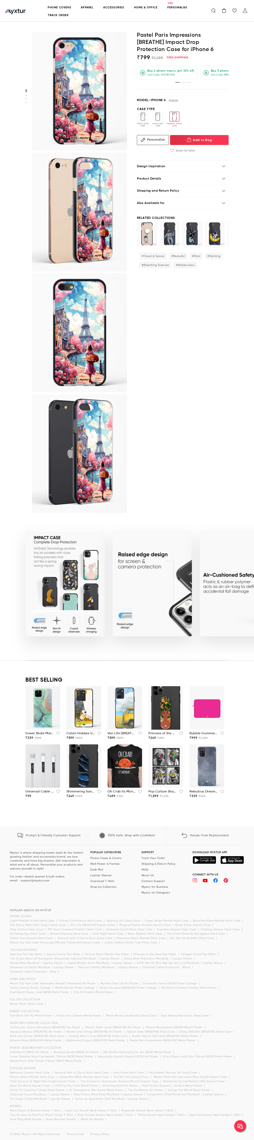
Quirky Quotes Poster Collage (30, 987)
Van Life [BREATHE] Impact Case (93, 925)
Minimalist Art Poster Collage (75, 987)
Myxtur (26, 1134)
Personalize (156, 140)
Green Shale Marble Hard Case (167, 920)
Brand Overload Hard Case (69, 933)
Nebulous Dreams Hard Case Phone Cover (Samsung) (204, 791)
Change (173, 100)
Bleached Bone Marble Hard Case (217, 920)
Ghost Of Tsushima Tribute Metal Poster (37, 1090)
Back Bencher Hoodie (61, 1119)
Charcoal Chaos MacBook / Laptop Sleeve (40, 1094)
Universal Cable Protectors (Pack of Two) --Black (39, 791)
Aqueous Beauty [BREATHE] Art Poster (36, 1031)
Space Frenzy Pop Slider (64, 954)
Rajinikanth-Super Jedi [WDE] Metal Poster (40, 992)
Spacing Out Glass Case (123, 920)
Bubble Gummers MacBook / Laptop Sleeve (204, 733)
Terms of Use (75, 1134)
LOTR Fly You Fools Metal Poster (76, 1085)
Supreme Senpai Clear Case (177, 929)
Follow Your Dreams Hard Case (32, 938)
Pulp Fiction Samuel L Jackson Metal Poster (172, 1085)
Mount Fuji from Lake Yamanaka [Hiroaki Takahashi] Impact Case (55, 942)
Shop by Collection (103, 887)
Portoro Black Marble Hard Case (33, 1077)
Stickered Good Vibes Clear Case (129, 929)
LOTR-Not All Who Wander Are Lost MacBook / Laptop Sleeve (180, 963)
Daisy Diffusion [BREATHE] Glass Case (206, 1031)
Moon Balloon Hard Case (145, 933)
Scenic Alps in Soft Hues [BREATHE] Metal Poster (165, 1036)
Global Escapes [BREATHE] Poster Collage (128, 987)
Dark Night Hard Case (108, 933)
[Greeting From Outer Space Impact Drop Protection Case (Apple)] (170, 233)
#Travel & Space (153, 256)
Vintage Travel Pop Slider (199, 954)
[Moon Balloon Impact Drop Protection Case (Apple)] (147, 233)
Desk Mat (96, 869)
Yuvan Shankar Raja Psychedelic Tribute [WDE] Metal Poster (52, 1056)
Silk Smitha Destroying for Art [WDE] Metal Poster (137, 1052)
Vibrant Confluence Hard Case (81, 920)
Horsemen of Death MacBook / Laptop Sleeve (42, 967)
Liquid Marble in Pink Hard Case (32, 920)
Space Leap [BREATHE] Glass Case (151, 1031)
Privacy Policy (99, 1134)
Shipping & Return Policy (158, 864)
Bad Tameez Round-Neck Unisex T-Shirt (106, 1115)
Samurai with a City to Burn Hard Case (82, 1072)
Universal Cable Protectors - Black (166, 967)
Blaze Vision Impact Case (193, 925)
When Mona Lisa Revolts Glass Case (131, 1015)
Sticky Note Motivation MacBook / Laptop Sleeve (158, 958)
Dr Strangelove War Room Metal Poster (96, 1090)
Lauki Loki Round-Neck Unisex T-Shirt (91, 1110)
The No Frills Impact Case (132, 1077)
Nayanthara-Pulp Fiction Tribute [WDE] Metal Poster (46, 1061)
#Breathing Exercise (155, 265)
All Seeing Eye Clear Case (28, 933)
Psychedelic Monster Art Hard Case (173, 1072)
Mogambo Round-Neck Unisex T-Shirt (147, 1110)
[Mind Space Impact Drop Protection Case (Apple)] (192, 233)
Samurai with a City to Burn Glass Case (85, 938)
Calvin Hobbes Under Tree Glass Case (131, 942)
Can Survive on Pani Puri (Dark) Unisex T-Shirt (42, 1115)
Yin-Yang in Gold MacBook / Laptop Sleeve (40, 1098)
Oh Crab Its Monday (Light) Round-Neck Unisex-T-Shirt (122, 791)
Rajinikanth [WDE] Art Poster (30, 1052)
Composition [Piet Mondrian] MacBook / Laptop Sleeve (185, 1094)
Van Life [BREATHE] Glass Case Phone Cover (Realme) (122, 733)
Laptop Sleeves (101, 875)
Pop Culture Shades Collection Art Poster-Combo (162, 791)
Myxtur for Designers (155, 892)
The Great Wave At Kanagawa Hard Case (196, 933)
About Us (147, 875)
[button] (213, 10)
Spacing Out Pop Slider (26, 954)
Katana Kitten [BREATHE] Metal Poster (36, 1040)
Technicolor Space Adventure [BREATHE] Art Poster (45, 1027)
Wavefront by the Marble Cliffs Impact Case (194, 1081)
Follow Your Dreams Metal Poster (79, 1015)
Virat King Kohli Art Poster (120, 1085)
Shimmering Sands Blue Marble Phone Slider (80, 791)
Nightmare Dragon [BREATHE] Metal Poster (96, 1040)
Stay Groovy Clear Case (27, 929)
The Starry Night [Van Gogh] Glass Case (38, 925)
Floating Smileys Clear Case (221, 929)
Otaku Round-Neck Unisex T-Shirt (162, 1115)
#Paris (196, 256)
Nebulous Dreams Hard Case (30, 1072)
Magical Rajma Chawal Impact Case (145, 925)
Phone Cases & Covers (105, 858)
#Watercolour (185, 265)
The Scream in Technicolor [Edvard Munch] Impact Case (120, 1081)
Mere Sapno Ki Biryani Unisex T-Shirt (35, 1110)
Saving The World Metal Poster (189, 1090)
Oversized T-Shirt (102, 881)
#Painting (213, 256)
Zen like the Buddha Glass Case (192, 938)
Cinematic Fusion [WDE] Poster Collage (170, 983)
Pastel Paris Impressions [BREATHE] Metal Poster (163, 1040)
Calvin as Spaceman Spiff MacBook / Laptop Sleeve (112, 1098)
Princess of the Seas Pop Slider (155, 954)
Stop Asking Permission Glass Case (185, 1015)
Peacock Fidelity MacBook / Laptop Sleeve (108, 967)
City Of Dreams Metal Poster (94, 992)
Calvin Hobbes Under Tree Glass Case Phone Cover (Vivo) (80, 733)
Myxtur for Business (154, 887)
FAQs (144, 869)
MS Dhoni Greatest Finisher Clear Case (75, 929)
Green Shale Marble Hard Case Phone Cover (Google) (39, 733)
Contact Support (153, 881)
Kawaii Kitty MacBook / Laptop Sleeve (37, 963)
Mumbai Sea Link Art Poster (119, 983)
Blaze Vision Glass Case (27, 1004)
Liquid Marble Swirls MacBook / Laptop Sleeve (100, 963)
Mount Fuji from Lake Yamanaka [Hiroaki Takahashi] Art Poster (53, 983)
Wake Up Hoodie (92, 1119)
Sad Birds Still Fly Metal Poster (31, 1015)
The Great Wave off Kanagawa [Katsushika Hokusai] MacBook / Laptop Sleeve (65, 958)
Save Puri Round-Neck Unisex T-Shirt (215, 1115)
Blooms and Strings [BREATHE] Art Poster (94, 1031)
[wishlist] (57, 734)
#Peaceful (178, 256)
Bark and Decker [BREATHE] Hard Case (37, 1036)
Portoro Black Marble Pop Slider (107, 954)
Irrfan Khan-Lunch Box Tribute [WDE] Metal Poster (198, 1056)
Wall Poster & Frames (104, 864)
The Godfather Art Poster (146, 1090)
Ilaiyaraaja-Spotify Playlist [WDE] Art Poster (128, 1056)
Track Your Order (153, 858)
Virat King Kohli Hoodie (26, 1119)
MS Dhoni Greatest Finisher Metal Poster (189, 987)
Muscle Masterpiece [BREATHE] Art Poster (175, 1027)
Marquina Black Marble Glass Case (141, 938)
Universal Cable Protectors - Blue (33, 971)
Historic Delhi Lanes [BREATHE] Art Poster (113, 1027)
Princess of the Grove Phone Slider (162, 733)
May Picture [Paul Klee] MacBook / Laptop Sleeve (109, 1094)
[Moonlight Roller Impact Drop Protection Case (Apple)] (215, 233)
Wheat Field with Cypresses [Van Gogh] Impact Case (190, 1077)
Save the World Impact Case (30, 1085)
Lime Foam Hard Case (129, 1072)
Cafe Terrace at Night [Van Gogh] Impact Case (43, 1081)
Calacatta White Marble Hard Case (84, 1077)
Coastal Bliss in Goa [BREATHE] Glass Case (98, 1036)
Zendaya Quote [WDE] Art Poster (77, 1052)
